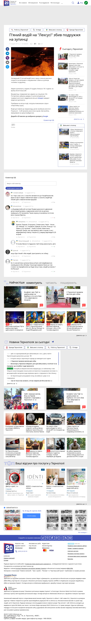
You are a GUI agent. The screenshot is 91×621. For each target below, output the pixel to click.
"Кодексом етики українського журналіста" (38, 564)
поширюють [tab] (68, 283)
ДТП (13, 125)
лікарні (40, 98)
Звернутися (32, 548)
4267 (40, 44)
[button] (52, 342)
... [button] (62, 2)
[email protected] (9, 617)
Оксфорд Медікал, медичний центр (73, 487)
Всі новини (23, 3)
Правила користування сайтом (77, 546)
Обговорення (33, 3)
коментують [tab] (34, 283)
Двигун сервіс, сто (12, 486)
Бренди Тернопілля (76, 30)
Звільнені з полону (55, 30)
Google (45, 116)
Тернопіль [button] (13, 4)
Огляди (38, 30)
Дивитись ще (79, 119)
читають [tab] (51, 283)
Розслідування (44, 3)
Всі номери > (82, 532)
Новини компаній (9, 558)
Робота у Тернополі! (21, 30)
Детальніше (18, 548)
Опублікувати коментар (14, 188)
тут (32, 566)
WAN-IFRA (70, 568)
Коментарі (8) (49, 120)
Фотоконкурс (55, 3)
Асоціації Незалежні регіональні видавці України (31, 568)
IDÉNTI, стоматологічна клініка (34, 487)
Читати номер (31, 516)
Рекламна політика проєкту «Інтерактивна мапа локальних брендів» (77, 556)
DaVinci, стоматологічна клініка (54, 487)
